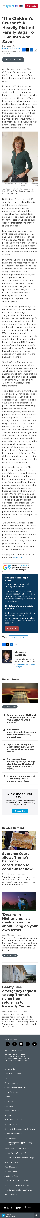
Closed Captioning (11, 1167)
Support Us (8, 1106)
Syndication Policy (11, 1176)
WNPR (15, 1058)
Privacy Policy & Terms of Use (15, 1153)
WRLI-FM (26, 1058)
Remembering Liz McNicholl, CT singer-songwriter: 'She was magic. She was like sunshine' (22, 719)
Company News (10, 1069)
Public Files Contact (10, 1060)
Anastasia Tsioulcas (9, 1011)
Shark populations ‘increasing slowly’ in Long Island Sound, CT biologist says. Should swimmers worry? (21, 764)
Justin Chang (7, 935)
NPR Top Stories (18, 637)
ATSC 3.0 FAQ (22, 1060)
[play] (3, 1215)
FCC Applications (10, 1172)
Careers (7, 1097)
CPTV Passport (10, 1138)
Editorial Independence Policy (16, 1181)
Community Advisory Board (15, 1088)
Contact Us (8, 1101)
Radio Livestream (11, 1124)
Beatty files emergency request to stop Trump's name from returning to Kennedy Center (19, 996)
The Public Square (11, 1195)
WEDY (23, 1056)
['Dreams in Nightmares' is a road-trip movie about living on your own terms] (19, 901)
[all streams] (37, 1215)
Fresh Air (17, 557)
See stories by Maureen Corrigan (24, 666)
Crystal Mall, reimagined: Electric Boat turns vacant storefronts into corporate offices (20, 748)
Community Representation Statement (19, 1129)
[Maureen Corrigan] (7, 656)
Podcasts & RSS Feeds (13, 1120)
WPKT (20, 1058)
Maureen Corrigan (11, 48)
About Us (8, 1065)
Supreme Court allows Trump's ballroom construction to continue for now (17, 861)
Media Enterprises (11, 1092)
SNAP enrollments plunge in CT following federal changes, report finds (21, 778)
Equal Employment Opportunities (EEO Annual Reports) (19, 1143)
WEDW (17, 1056)
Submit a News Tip (11, 1111)
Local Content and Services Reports (18, 1190)
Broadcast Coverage (12, 1162)
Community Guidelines (13, 1134)
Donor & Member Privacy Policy (16, 1148)
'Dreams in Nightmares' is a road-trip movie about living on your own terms (20, 922)
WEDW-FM (8, 1058)
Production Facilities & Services (16, 1185)
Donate (32, 6)
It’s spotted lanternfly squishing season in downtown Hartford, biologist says (21, 733)
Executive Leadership (12, 1074)
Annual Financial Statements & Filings (19, 1158)
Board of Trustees (11, 1083)
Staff (6, 1078)
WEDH (6, 1056)
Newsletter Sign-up (12, 1115)
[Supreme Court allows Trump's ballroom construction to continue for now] (19, 840)
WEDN (12, 1056)
